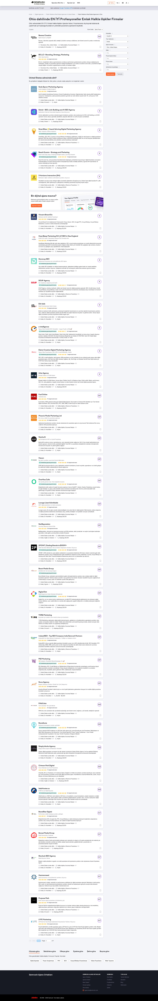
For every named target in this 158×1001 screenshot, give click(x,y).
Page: (43, 940)
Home (30, 14)
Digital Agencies (39, 14)
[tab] (34, 951)
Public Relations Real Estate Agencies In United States (60, 14)
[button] (118, 3)
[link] (71, 3)
